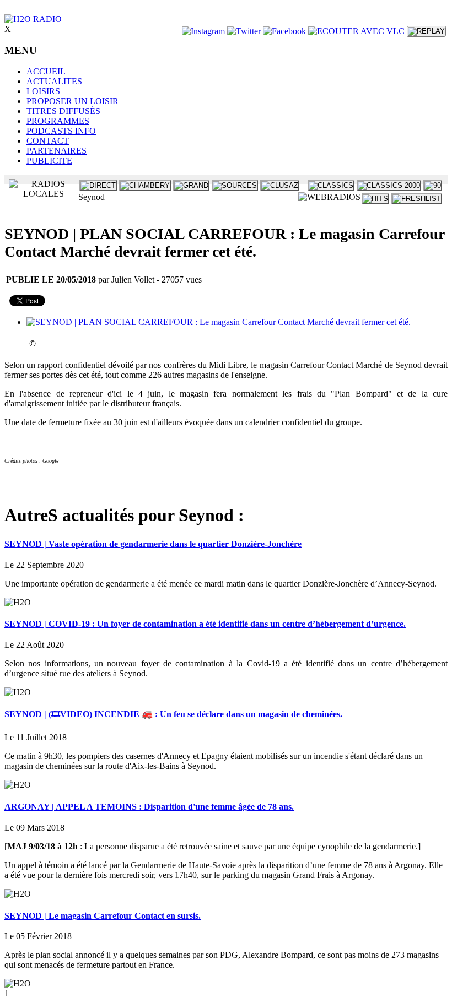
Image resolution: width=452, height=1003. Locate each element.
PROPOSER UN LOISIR (72, 101)
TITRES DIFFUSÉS (63, 111)
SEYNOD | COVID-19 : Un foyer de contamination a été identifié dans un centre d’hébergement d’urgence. (205, 623)
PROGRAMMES (57, 121)
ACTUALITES (54, 81)
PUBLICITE (49, 160)
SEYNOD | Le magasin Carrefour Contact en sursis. (102, 915)
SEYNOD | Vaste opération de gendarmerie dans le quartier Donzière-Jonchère (153, 544)
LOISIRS (43, 91)
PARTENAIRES (56, 150)
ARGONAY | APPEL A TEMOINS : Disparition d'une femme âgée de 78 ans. (149, 806)
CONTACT (47, 140)
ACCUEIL (46, 71)
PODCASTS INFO (61, 130)
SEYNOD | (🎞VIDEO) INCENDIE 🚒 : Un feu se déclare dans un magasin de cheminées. (173, 714)
